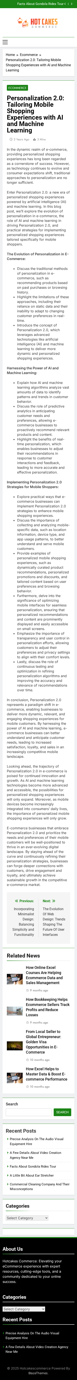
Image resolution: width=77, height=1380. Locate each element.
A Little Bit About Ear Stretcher (32, 1175)
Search (12, 1104)
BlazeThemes (38, 1373)
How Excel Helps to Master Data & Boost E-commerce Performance (46, 1074)
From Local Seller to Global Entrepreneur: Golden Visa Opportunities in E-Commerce (43, 1042)
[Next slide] (71, 4)
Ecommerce (17, 88)
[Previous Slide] (65, 4)
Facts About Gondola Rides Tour (40, 4)
